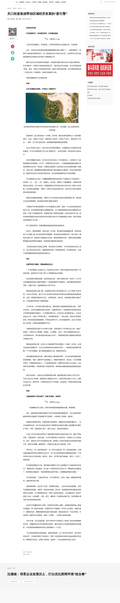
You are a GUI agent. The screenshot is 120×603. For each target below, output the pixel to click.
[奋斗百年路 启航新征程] (99, 69)
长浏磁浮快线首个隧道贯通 (96, 20)
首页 (17, 2)
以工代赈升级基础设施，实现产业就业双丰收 (100, 29)
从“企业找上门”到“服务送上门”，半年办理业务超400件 (100, 23)
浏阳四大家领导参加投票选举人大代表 (99, 17)
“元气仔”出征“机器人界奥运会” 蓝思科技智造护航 (100, 38)
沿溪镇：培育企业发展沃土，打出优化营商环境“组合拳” (46, 574)
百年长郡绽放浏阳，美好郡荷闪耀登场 (97, 86)
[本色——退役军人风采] (99, 55)
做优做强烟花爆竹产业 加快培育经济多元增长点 (100, 35)
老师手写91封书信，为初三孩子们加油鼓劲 (99, 89)
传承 (88, 92)
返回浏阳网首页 (28, 581)
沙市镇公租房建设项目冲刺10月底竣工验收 (100, 26)
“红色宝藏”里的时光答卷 (94, 98)
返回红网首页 (13, 581)
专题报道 (20, 8)
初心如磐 (89, 95)
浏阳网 (14, 8)
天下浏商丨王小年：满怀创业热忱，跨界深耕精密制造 (100, 32)
